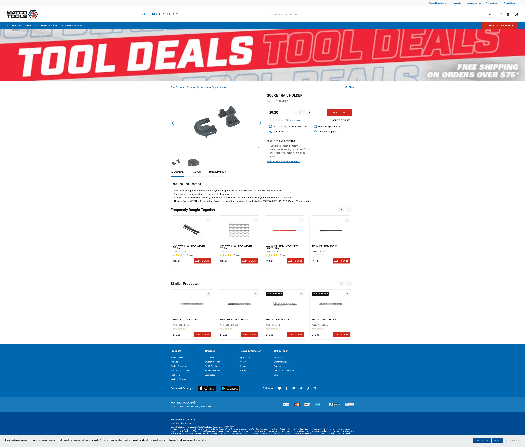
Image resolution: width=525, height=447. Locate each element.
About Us (278, 357)
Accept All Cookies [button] (482, 440)
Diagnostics (210, 375)
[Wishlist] (500, 14)
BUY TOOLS (12, 25)
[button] (512, 440)
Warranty (243, 370)
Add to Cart (340, 112)
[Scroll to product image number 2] (193, 162)
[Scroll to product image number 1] (176, 162)
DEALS (29, 25)
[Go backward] (173, 123)
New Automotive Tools (180, 370)
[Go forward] (260, 123)
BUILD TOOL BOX (49, 25)
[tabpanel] (262, 192)
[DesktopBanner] (262, 55)
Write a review (295, 120)
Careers (277, 366)
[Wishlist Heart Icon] (208, 220)
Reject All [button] (497, 440)
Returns (243, 366)
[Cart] (508, 14)
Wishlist (243, 362)
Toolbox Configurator (180, 366)
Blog (276, 375)
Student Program (212, 362)
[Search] (490, 14)
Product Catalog (178, 357)
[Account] (516, 14)
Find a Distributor (212, 366)
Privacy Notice (200, 440)
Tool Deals (175, 362)
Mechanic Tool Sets (179, 379)
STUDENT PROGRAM (72, 25)
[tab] (177, 172)
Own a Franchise (212, 357)
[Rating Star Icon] (174, 255)
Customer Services (282, 362)
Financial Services (212, 370)
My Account (245, 357)
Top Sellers (175, 375)
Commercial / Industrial (284, 370)
